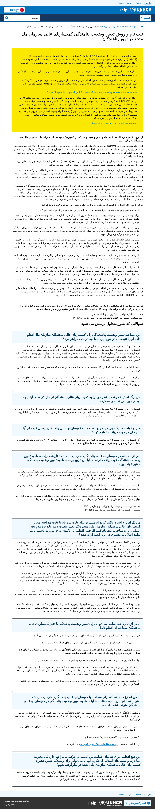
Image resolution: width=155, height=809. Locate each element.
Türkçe (121, 3)
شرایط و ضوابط (10, 804)
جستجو (7, 18)
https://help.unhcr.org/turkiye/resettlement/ (114, 123)
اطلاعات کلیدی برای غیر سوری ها (114, 26)
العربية (129, 3)
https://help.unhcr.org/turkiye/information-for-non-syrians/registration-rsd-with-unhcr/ (92, 92)
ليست (147, 18)
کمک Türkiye (135, 26)
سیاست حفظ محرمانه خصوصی (16, 801)
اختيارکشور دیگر (137, 803)
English (138, 3)
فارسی (148, 3)
